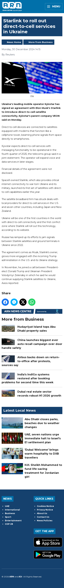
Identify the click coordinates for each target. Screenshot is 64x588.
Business (10, 513)
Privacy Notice (45, 509)
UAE (7, 506)
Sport (8, 517)
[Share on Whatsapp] (31, 302)
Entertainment (13, 520)
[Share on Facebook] (5, 302)
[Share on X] (23, 302)
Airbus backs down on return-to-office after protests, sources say (31, 361)
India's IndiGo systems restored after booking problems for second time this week (27, 378)
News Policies (44, 520)
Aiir (20, 576)
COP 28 (9, 524)
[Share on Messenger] (14, 302)
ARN (11, 576)
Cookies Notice (45, 506)
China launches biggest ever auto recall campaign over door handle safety (32, 344)
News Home (14, 42)
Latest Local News (19, 410)
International (12, 509)
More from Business (41, 42)
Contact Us (43, 517)
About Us (42, 513)
